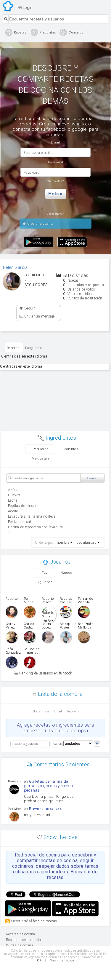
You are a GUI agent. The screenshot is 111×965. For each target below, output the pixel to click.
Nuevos (66, 573)
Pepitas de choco (22, 506)
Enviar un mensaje (38, 316)
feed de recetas (45, 921)
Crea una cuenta (40, 223)
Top (44, 573)
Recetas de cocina (8, 6)
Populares (41, 449)
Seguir (29, 308)
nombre (63, 542)
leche (12, 500)
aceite (13, 511)
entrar (55, 194)
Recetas (13, 348)
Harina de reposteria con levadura (35, 527)
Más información (62, 960)
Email (58, 711)
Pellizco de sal (19, 522)
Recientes (70, 449)
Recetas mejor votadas (24, 940)
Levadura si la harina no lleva (32, 516)
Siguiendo (44, 582)
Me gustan (40, 458)
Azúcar (14, 490)
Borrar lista (41, 711)
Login (27, 7)
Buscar (92, 478)
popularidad (86, 542)
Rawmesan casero (45, 808)
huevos (14, 495)
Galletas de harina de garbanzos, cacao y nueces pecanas (48, 785)
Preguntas (33, 348)
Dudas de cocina (19, 945)
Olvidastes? (55, 181)
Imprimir (73, 711)
